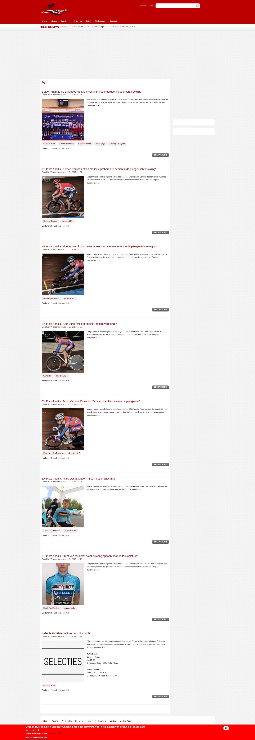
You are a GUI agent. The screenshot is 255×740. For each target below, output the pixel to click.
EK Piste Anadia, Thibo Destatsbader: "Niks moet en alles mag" (79, 478)
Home (44, 21)
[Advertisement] (105, 54)
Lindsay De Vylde (117, 144)
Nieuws (54, 21)
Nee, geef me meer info (37, 737)
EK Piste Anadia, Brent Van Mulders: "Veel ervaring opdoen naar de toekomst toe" (90, 556)
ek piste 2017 (49, 144)
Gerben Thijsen (84, 144)
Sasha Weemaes (66, 144)
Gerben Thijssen (50, 221)
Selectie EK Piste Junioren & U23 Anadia (66, 633)
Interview (78, 21)
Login (151, 5)
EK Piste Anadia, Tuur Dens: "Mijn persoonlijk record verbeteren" (80, 323)
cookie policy (56, 733)
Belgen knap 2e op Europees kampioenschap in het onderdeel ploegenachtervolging (91, 91)
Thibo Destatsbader (51, 530)
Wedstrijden (66, 21)
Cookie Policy (126, 721)
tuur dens (47, 376)
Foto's (88, 21)
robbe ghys (100, 144)
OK (226, 728)
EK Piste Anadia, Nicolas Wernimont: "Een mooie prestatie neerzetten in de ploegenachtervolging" (99, 246)
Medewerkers (100, 21)
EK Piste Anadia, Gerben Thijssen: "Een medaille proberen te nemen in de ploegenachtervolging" (99, 169)
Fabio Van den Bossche (53, 453)
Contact (142, 5)
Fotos (88, 721)
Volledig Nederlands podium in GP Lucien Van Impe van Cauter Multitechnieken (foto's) (97, 27)
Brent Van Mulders (51, 608)
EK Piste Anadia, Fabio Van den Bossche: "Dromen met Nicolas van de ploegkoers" (91, 401)
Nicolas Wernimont (51, 298)
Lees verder (161, 155)
